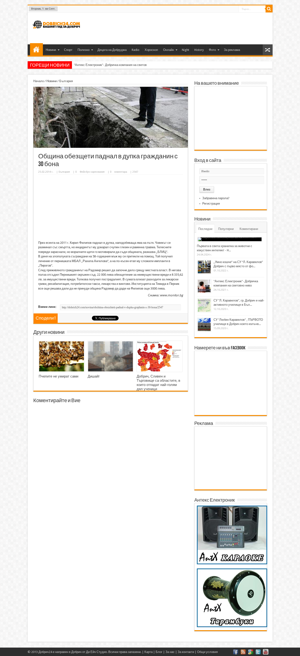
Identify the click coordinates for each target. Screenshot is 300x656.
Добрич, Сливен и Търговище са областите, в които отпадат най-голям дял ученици (158, 382)
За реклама (232, 50)
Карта (148, 652)
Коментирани (249, 229)
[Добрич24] (57, 30)
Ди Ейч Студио (96, 652)
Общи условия (207, 652)
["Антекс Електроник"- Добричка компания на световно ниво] (204, 286)
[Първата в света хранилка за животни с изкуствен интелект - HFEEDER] (230, 239)
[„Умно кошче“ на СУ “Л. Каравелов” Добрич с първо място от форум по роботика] (204, 266)
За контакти (186, 652)
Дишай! (94, 376)
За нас (170, 652)
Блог (159, 652)
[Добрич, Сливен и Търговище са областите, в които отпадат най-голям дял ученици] (159, 356)
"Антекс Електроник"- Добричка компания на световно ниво (115, 65)
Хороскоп (151, 50)
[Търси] (269, 8)
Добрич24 (45, 652)
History (199, 50)
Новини (51, 50)
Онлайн (168, 50)
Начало (36, 49)
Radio (135, 50)
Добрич (76, 652)
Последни (205, 229)
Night (185, 50)
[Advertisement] (183, 27)
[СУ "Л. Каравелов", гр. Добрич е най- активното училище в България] (204, 305)
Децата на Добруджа (112, 50)
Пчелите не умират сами (58, 376)
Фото (212, 50)
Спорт (68, 50)
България (66, 81)
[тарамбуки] (232, 626)
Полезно (84, 50)
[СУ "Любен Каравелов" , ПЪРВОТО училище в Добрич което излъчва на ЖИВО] (204, 324)
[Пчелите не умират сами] (61, 356)
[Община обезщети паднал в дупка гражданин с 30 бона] (110, 147)
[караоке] (232, 563)
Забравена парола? (215, 198)
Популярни (226, 229)
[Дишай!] (110, 356)
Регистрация (211, 203)
